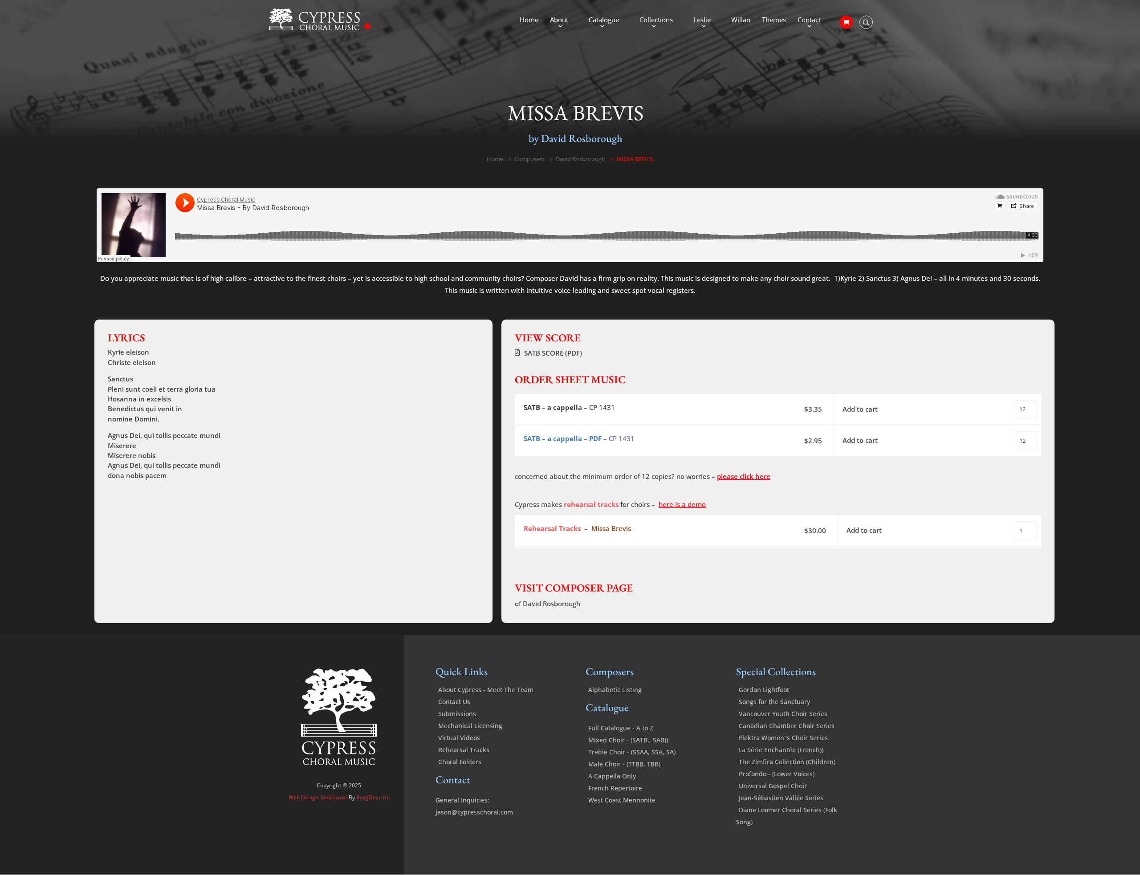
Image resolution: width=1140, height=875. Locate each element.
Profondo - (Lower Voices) (776, 774)
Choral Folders (459, 762)
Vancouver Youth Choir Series (783, 713)
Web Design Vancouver (319, 797)
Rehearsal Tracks (463, 749)
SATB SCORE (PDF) (553, 352)
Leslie (702, 20)
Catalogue (604, 20)
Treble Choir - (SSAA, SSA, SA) (632, 752)
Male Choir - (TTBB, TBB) (624, 764)
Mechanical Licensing (470, 725)
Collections (656, 20)
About (559, 20)
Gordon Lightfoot (764, 689)
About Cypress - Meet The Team (485, 689)
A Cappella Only (612, 776)
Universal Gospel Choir (773, 786)
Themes (774, 20)
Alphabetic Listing (615, 689)
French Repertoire (615, 788)
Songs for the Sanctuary (774, 701)
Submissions (457, 713)
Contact (809, 20)
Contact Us (454, 701)
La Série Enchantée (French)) (781, 749)
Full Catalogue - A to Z (620, 728)
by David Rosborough (576, 138)
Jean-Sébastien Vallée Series (781, 798)
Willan (740, 20)
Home (529, 20)
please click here (743, 476)
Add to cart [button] (860, 409)
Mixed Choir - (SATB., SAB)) (628, 740)
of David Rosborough (547, 603)
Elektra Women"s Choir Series (783, 737)
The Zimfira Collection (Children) (787, 762)
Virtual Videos (459, 737)
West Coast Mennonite (622, 800)
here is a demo (682, 504)
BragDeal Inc (372, 797)
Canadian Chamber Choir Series (787, 725)
